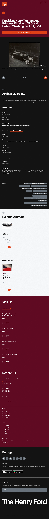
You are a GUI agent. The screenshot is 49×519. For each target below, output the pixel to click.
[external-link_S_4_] (24, 382)
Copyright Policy (20, 515)
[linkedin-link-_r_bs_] (14, 458)
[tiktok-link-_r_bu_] (20, 458)
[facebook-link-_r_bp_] (3, 458)
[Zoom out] (38, 66)
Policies (13, 515)
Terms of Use (40, 515)
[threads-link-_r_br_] (10, 458)
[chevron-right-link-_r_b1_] (9, 247)
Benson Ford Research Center (16, 130)
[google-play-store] (18, 471)
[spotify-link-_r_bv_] (24, 458)
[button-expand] (9, 266)
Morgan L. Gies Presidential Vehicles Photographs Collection (16, 125)
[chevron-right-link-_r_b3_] (9, 290)
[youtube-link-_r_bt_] (17, 458)
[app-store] (7, 471)
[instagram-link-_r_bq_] (7, 458)
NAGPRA (7, 515)
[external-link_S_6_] (24, 385)
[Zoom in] (35, 66)
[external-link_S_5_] (24, 383)
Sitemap (33, 515)
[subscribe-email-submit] (45, 490)
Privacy (28, 515)
